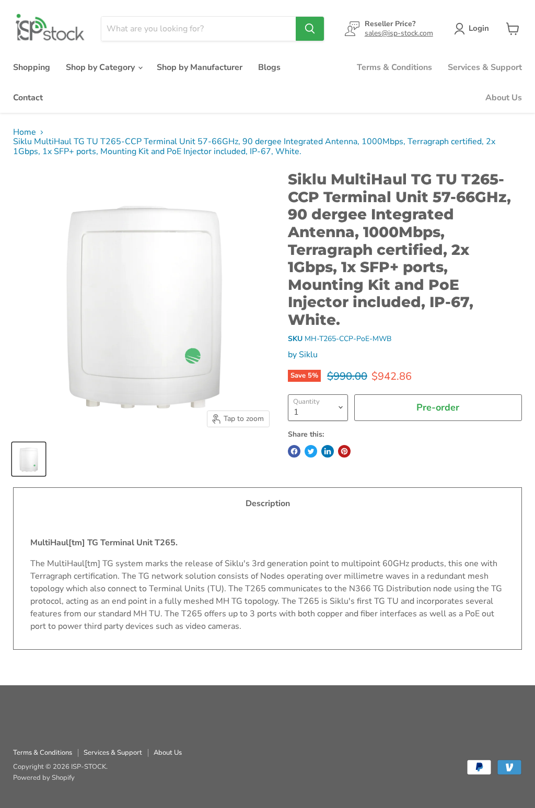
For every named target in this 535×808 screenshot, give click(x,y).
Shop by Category (101, 67)
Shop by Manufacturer (199, 67)
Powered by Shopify (44, 777)
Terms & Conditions (394, 67)
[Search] (310, 29)
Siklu (308, 354)
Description (268, 503)
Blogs (269, 67)
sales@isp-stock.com (399, 33)
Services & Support (485, 67)
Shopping (31, 67)
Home (24, 132)
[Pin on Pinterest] (344, 451)
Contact (28, 97)
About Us (503, 97)
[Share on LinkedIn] (327, 451)
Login (479, 28)
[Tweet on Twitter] (311, 451)
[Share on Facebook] (294, 451)
